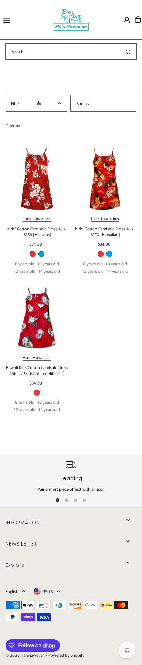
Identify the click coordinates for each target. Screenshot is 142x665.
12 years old (25, 271)
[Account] (127, 20)
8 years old (24, 263)
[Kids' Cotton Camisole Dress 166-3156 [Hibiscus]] (37, 179)
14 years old (49, 271)
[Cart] (138, 19)
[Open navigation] (25, 19)
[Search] (128, 51)
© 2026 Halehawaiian (25, 655)
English (12, 591)
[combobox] (71, 51)
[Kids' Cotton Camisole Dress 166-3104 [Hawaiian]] (105, 179)
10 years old (48, 263)
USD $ (47, 591)
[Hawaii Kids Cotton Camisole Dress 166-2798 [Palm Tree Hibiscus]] (37, 317)
